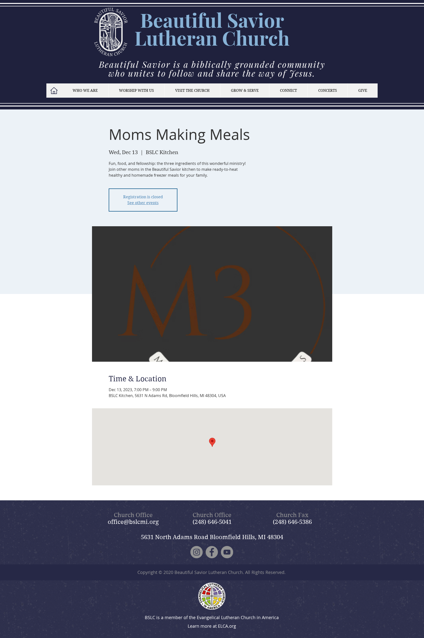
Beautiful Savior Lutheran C (209, 29)
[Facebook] (212, 552)
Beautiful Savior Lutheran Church (208, 572)
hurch (263, 38)
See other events (143, 202)
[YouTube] (227, 552)
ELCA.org (227, 626)
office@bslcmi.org (133, 521)
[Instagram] (196, 552)
